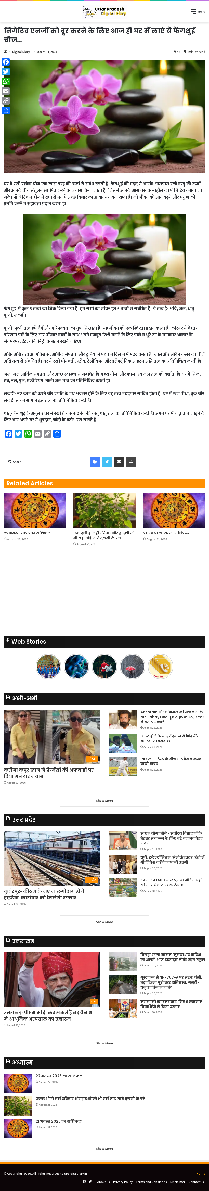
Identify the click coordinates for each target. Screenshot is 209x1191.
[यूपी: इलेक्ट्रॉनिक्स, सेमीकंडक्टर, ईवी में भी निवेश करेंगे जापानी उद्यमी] (123, 864)
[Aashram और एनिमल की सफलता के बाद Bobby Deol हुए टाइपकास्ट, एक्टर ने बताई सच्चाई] (123, 719)
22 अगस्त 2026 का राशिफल (27, 533)
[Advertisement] (104, 593)
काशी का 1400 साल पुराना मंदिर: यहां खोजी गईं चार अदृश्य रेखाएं (171, 883)
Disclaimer (177, 1182)
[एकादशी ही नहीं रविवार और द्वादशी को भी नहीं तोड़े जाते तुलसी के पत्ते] (104, 510)
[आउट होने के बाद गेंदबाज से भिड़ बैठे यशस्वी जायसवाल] (123, 743)
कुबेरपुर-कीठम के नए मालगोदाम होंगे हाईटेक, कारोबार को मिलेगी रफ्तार (44, 894)
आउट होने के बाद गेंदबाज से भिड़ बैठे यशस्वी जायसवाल (169, 739)
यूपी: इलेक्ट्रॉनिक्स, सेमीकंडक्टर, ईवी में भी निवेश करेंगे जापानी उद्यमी (172, 860)
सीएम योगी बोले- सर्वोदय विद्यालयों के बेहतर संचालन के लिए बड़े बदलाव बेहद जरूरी (171, 838)
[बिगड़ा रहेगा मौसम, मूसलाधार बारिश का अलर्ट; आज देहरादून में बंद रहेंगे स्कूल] (123, 961)
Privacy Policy (123, 1182)
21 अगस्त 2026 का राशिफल (166, 533)
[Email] (6, 91)
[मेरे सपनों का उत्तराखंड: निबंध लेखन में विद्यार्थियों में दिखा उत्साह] (123, 1008)
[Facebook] (6, 62)
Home (201, 1173)
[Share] (6, 110)
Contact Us (196, 1182)
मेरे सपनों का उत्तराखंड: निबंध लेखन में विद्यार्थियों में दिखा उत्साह (171, 1004)
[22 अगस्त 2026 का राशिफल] (35, 510)
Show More (104, 800)
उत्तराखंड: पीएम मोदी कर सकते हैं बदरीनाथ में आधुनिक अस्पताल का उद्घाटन (48, 1015)
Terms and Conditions (151, 1182)
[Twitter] (6, 71)
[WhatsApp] (6, 81)
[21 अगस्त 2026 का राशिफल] (174, 510)
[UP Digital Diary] (104, 11)
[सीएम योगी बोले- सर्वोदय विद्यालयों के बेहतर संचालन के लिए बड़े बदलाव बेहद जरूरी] (123, 840)
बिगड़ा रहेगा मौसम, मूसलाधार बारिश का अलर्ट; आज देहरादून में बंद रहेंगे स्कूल (172, 957)
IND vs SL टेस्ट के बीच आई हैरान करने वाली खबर (171, 761)
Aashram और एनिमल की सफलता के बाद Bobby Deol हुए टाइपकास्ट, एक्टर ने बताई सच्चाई (172, 716)
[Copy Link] (6, 101)
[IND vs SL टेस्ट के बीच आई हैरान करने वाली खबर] (123, 766)
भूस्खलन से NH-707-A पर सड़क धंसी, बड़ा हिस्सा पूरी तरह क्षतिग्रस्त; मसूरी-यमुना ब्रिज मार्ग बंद (171, 982)
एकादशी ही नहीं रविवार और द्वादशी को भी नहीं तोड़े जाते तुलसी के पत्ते (104, 536)
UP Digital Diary (19, 51)
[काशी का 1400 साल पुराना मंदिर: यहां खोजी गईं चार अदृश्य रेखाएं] (123, 887)
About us (103, 1182)
